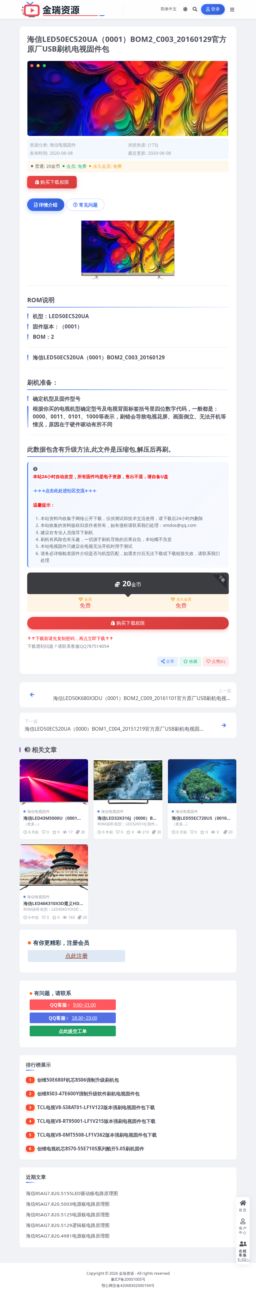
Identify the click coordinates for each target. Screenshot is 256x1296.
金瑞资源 (126, 1273)
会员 (88, 599)
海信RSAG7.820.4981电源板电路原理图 (68, 1236)
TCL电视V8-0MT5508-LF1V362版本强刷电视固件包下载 (97, 1135)
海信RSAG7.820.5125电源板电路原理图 (68, 1214)
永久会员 (183, 599)
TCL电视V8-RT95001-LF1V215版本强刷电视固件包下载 (96, 1121)
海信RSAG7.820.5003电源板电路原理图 (68, 1204)
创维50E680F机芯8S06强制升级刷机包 (78, 1080)
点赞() (218, 661)
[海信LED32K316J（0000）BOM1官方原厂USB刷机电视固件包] (128, 782)
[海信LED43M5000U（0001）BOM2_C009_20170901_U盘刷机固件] (54, 782)
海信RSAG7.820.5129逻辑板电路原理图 (68, 1225)
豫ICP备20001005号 (128, 1279)
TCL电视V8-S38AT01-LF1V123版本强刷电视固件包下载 (96, 1107)
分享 (170, 661)
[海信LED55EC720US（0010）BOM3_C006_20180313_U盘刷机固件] (202, 782)
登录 (215, 9)
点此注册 (76, 956)
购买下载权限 (54, 182)
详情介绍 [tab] (48, 205)
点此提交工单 (73, 1031)
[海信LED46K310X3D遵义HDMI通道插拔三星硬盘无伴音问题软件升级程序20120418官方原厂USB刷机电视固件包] (54, 867)
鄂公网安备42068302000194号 (128, 1285)
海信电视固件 (63, 145)
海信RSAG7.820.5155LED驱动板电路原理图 (72, 1193)
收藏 (193, 661)
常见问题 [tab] (88, 205)
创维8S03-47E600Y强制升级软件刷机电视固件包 (88, 1093)
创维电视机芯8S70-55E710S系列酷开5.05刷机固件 (90, 1148)
